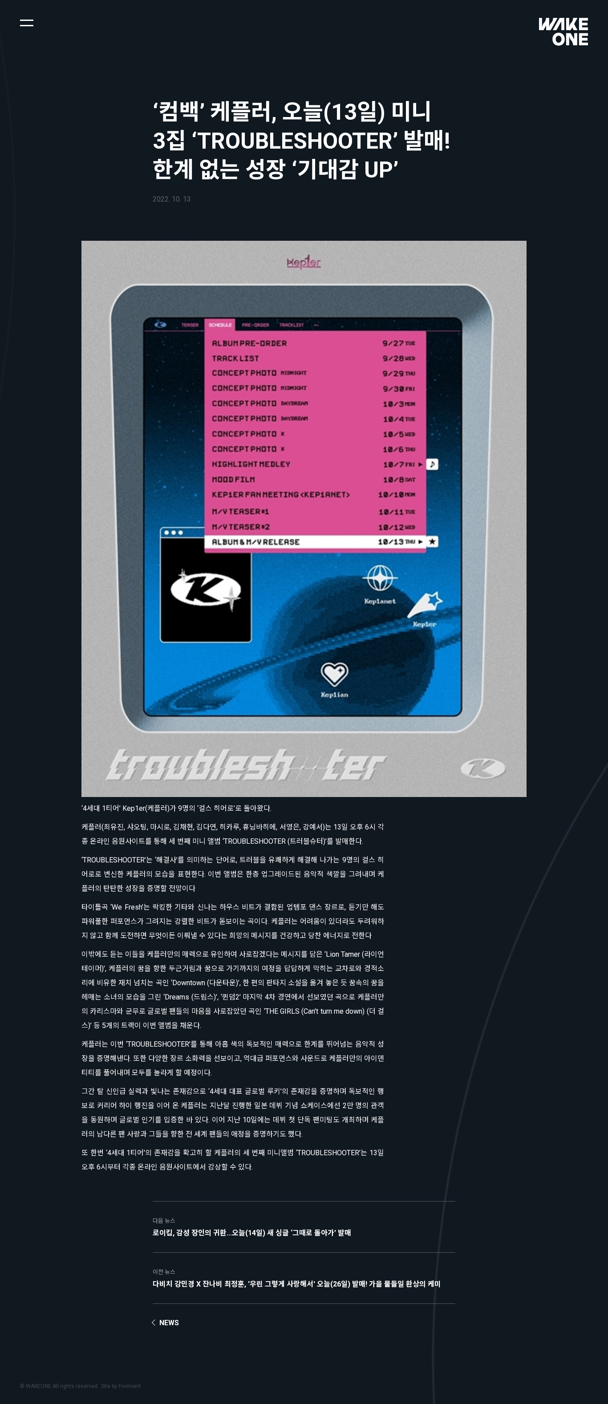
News (169, 1323)
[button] (27, 22)
